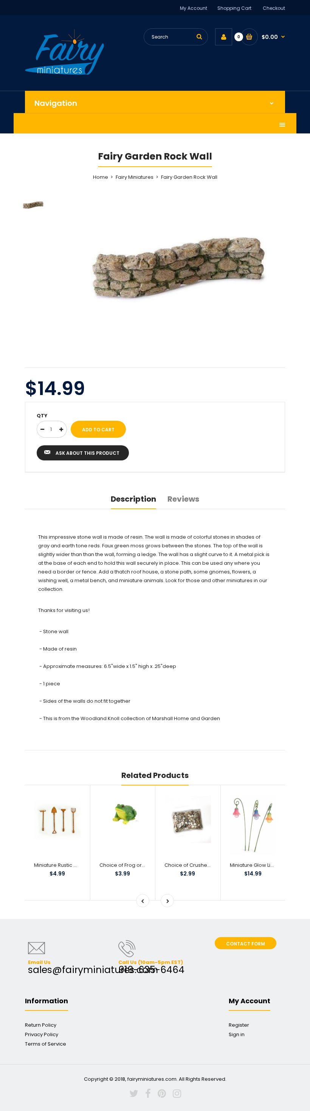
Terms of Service (45, 1043)
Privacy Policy (41, 1034)
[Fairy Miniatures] (64, 73)
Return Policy (40, 1025)
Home (100, 177)
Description (133, 499)
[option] (174, 268)
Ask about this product (87, 453)
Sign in (237, 1034)
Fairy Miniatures (134, 177)
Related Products (155, 775)
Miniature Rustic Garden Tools (70, 865)
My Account (193, 8)
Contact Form (245, 944)
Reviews (183, 499)
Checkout (274, 8)
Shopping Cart (234, 8)
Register (239, 1025)
